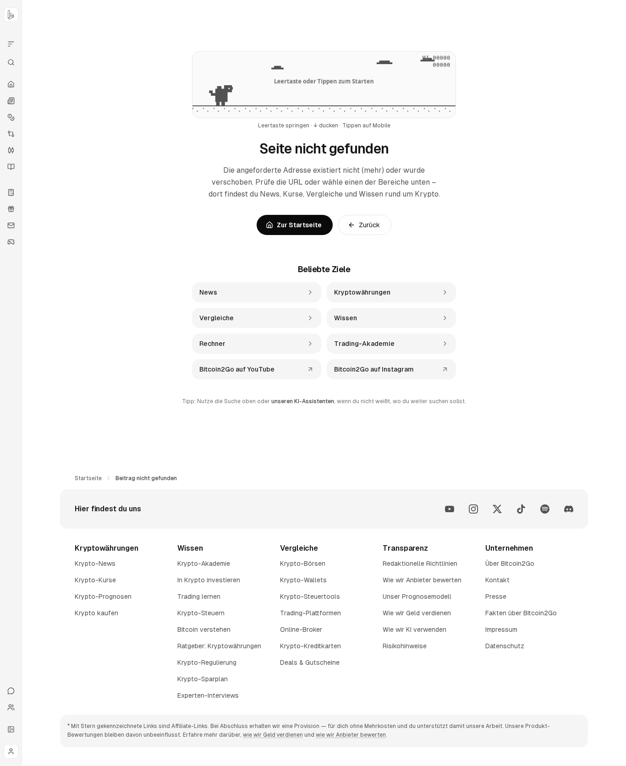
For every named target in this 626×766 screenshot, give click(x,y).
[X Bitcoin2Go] (497, 509)
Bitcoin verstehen (204, 629)
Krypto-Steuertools (310, 596)
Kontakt (497, 580)
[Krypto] (11, 117)
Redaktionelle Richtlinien (420, 563)
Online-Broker (301, 629)
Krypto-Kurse (95, 580)
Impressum (501, 629)
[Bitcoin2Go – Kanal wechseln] (11, 14)
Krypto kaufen (96, 613)
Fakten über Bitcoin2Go (521, 613)
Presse (495, 596)
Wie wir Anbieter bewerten (422, 580)
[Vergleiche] (11, 133)
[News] (11, 100)
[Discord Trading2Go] (568, 509)
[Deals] (11, 209)
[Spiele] (11, 242)
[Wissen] (11, 166)
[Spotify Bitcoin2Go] (544, 509)
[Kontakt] (11, 691)
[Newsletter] (11, 225)
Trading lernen (198, 596)
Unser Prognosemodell (417, 596)
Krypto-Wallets (303, 580)
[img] (324, 85)
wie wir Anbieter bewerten (351, 735)
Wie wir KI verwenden (414, 629)
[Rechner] (11, 192)
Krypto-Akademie (203, 563)
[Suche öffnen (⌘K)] (11, 62)
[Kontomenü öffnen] (11, 751)
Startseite (88, 478)
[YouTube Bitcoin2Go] (449, 509)
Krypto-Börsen (302, 563)
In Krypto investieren (208, 580)
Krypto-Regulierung (206, 662)
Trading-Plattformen (310, 613)
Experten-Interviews (208, 695)
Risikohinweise (405, 646)
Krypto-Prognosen (103, 596)
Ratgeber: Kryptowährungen (219, 646)
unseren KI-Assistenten (302, 401)
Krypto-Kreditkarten (310, 646)
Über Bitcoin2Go (509, 563)
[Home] (11, 84)
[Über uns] (11, 707)
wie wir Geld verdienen (273, 735)
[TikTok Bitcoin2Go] (521, 509)
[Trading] (11, 150)
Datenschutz (504, 646)
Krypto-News (95, 563)
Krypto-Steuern (201, 613)
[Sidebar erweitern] (11, 729)
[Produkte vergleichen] (11, 44)
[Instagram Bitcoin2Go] (473, 509)
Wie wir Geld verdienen (417, 613)
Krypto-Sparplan (202, 679)
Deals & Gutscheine (310, 662)
